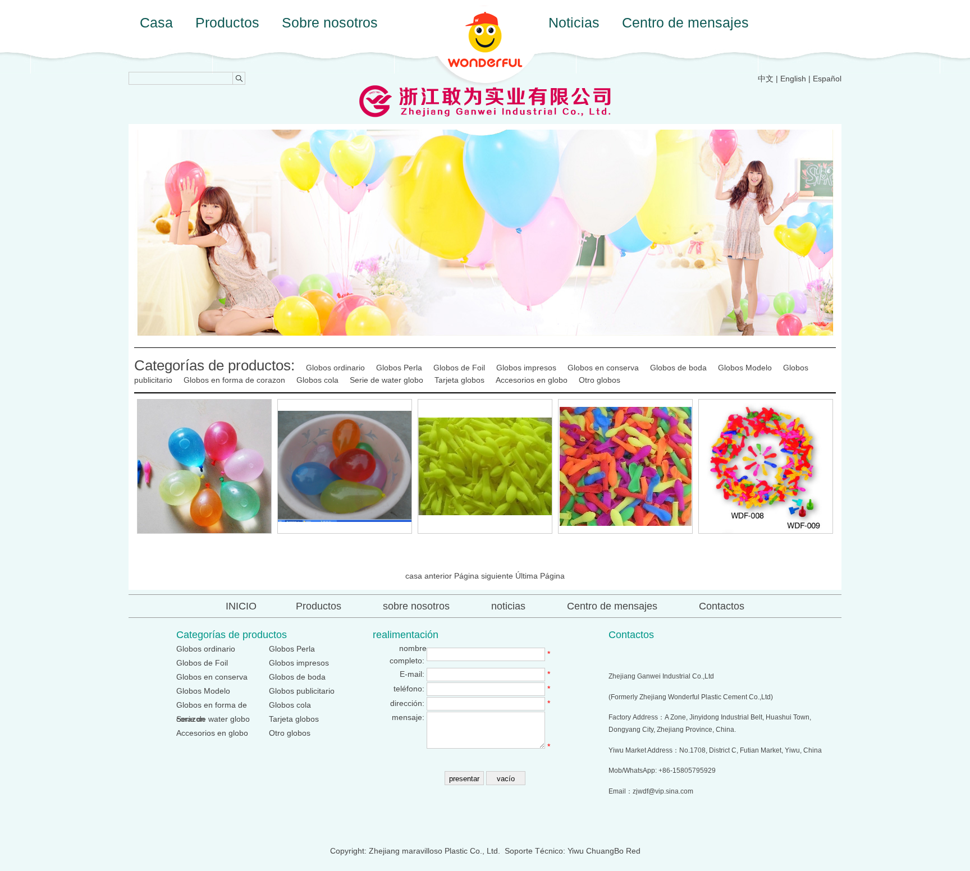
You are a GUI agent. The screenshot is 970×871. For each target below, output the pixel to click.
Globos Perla (399, 367)
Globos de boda (678, 367)
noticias (508, 606)
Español (827, 78)
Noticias (574, 22)
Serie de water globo (386, 379)
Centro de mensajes (685, 22)
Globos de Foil (459, 367)
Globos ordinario (335, 367)
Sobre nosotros (330, 22)
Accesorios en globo (532, 379)
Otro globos (599, 379)
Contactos (721, 606)
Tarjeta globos (459, 379)
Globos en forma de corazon (234, 379)
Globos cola (317, 379)
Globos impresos (526, 367)
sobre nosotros (416, 606)
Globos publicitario (302, 690)
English (793, 78)
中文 (766, 78)
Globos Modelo (745, 367)
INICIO (241, 606)
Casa (156, 22)
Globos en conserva (603, 367)
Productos (227, 22)
